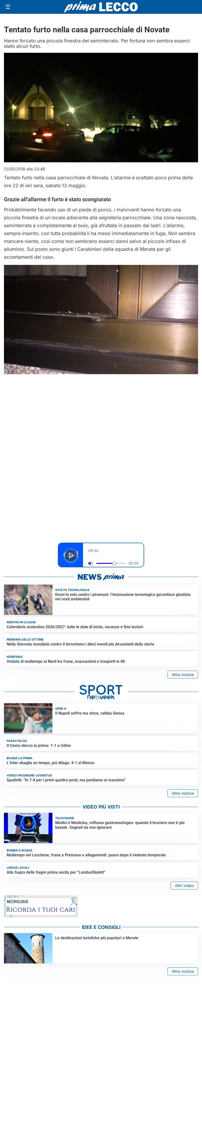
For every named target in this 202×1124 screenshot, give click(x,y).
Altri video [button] (184, 885)
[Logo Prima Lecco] (101, 6)
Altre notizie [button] (183, 674)
